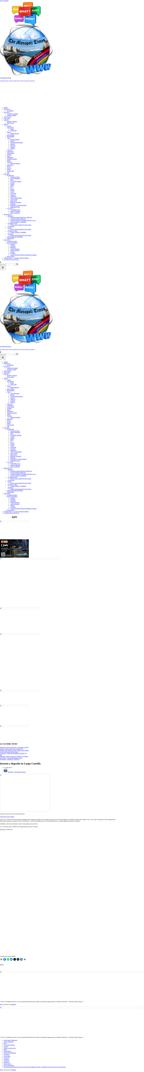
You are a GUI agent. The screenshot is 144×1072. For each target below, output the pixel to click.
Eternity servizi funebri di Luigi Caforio (20, 225)
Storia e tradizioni (15, 213)
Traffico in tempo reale (10, 1048)
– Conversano (10, 226)
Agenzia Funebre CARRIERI (18, 222)
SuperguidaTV (8, 1051)
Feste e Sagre (10, 123)
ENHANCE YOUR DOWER (18, 205)
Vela (8, 172)
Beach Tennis (10, 135)
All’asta (12, 183)
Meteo (12, 186)
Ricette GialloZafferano (10, 1053)
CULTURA (7, 118)
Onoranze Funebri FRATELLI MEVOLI (21, 217)
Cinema (12, 190)
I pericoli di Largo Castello (7, 816)
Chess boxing (10, 153)
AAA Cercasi (14, 199)
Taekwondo (13, 130)
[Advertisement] (72, 94)
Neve (1, 1004)
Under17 (12, 148)
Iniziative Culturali (12, 121)
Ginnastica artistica (12, 159)
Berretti (12, 141)
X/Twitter (12, 253)
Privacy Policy (11, 256)
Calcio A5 (9, 150)
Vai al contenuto (4, 0)
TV (11, 187)
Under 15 (12, 145)
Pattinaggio (10, 165)
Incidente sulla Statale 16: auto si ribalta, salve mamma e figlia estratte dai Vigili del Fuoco (14, 751)
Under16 (12, 147)
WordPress (13, 1004)
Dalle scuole (13, 201)
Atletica (9, 126)
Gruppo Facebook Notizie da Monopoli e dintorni (23, 255)
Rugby (9, 166)
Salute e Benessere (15, 178)
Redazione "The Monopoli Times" (17, 772)
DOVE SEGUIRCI (9, 1065)
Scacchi (9, 168)
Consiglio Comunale (12, 114)
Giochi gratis (7, 1056)
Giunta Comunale (11, 115)
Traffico (12, 184)
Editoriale (12, 204)
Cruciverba (13, 193)
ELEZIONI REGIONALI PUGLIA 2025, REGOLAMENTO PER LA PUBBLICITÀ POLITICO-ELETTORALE (35, 1067)
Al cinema (6, 1054)
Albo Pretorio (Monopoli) (10, 1040)
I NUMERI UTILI (15, 210)
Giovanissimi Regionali (16, 142)
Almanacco (13, 196)
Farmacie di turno (15, 177)
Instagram (13, 247)
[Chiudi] (3, 267)
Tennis (8, 169)
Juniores (12, 144)
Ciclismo (9, 154)
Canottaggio (10, 151)
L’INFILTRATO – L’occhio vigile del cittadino (16, 258)
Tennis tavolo (10, 171)
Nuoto (8, 160)
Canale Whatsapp (15, 249)
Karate (12, 129)
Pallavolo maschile (15, 163)
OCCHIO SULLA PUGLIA (11, 259)
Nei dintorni (10, 110)
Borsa (11, 180)
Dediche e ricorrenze (15, 202)
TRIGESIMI (10, 238)
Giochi (12, 192)
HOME (6, 107)
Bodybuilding (10, 136)
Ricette (12, 189)
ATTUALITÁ (7, 117)
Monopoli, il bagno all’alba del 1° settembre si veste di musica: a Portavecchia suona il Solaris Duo (14, 748)
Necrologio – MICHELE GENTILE (9, 759)
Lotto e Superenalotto (16, 198)
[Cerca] (0, 262)
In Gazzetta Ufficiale (15, 181)
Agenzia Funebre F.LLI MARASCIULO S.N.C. (23, 220)
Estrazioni (6, 1062)
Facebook (13, 246)
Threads (12, 252)
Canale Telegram (14, 250)
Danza (8, 156)
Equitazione (10, 157)
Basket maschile (14, 133)
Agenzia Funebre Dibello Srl (18, 219)
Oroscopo (13, 195)
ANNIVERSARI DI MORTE (15, 237)
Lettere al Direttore (15, 211)
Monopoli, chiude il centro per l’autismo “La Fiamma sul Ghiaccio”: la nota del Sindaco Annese (14, 757)
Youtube (12, 244)
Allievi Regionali (14, 139)
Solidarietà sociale (15, 207)
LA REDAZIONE (12, 241)
